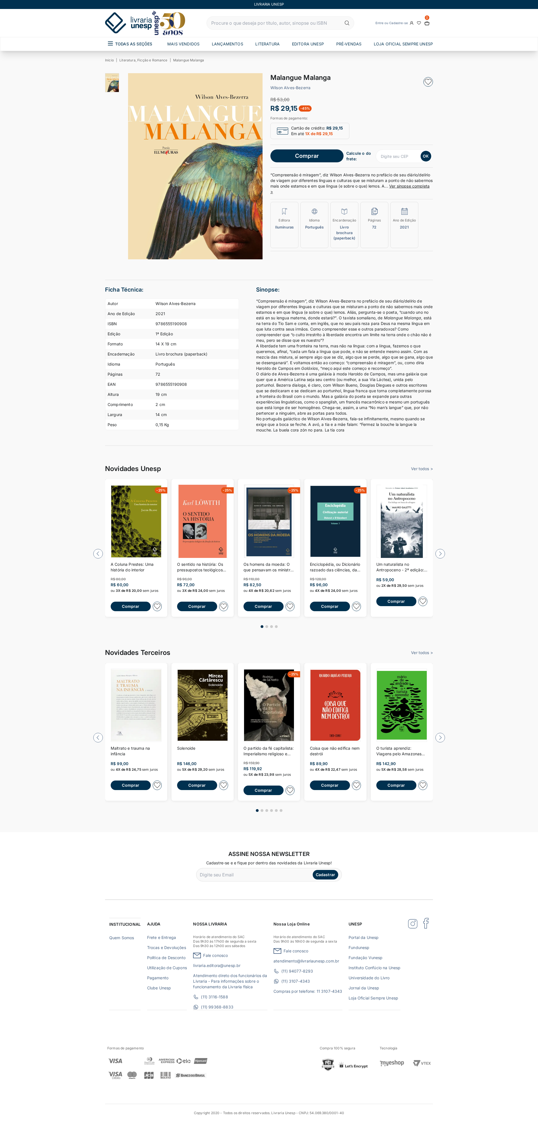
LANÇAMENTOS (227, 43)
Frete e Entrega (161, 937)
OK (426, 156)
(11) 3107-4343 (295, 981)
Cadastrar (325, 874)
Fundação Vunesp (365, 957)
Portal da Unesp (364, 937)
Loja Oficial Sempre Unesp (373, 998)
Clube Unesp (159, 987)
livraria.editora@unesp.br (216, 965)
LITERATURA (267, 43)
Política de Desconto (166, 957)
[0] (427, 23)
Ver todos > (422, 468)
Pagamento (157, 977)
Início (109, 60)
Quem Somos (121, 937)
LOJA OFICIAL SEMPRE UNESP (403, 43)
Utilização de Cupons (167, 967)
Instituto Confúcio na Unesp (374, 967)
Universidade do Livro (369, 977)
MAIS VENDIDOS (183, 43)
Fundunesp (359, 947)
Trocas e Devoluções (166, 947)
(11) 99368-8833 (217, 1007)
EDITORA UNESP (308, 43)
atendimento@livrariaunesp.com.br (306, 961)
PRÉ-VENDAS (349, 43)
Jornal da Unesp (364, 987)
